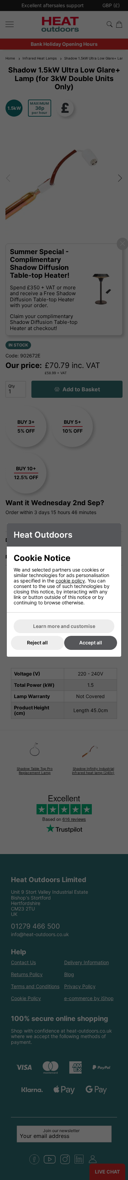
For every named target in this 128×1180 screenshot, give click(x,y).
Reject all (37, 642)
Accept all (90, 642)
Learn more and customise (64, 626)
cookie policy (70, 581)
